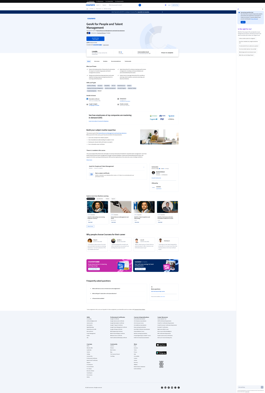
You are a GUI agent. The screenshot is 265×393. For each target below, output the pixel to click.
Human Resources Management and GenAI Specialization (112, 133)
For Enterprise (90, 364)
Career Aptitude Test (161, 319)
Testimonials (128, 61)
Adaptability (106, 85)
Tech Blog (112, 356)
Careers (88, 352)
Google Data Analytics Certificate (117, 323)
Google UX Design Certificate (116, 329)
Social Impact (89, 373)
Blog (111, 352)
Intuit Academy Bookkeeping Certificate (118, 337)
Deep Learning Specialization (140, 327)
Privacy (135, 352)
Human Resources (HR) (91, 329)
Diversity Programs (122, 88)
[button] (104, 5)
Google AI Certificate (114, 319)
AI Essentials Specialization (139, 319)
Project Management (91, 333)
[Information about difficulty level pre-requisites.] (149, 53)
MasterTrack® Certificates (92, 360)
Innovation (100, 85)
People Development (91, 91)
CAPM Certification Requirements (164, 321)
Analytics (129, 85)
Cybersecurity (90, 323)
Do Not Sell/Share (137, 368)
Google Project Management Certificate (118, 327)
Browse (92, 9)
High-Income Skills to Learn (163, 329)
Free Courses (89, 375)
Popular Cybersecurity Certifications (165, 335)
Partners (112, 348)
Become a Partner (90, 371)
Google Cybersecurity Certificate (117, 321)
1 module (94, 51)
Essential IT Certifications (162, 327)
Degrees (88, 362)
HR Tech (113, 85)
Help (135, 354)
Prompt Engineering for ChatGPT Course (142, 335)
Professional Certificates (92, 358)
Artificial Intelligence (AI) (92, 321)
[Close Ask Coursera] (165, 5)
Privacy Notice (254, 19)
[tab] (90, 199)
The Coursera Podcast (115, 354)
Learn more (106, 45)
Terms (135, 350)
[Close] (162, 12)
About (88, 61)
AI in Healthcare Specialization (140, 325)
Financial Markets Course (139, 331)
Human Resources (121, 85)
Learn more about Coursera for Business (98, 121)
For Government (90, 366)
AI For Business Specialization (140, 321)
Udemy (88, 377)
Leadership (89, 350)
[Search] (140, 5)
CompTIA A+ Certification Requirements (165, 323)
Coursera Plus (89, 356)
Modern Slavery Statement (139, 366)
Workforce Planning (91, 85)
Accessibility (136, 356)
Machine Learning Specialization (140, 333)
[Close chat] (262, 9)
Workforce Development (110, 88)
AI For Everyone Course (139, 323)
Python (88, 335)
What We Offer (90, 348)
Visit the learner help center (158, 291)
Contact (135, 358)
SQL (87, 337)
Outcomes (96, 61)
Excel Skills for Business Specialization (142, 329)
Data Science (98, 9)
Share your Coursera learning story (164, 337)
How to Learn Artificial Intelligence (164, 331)
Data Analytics (90, 325)
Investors (136, 348)
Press (135, 346)
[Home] (87, 9)
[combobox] (122, 5)
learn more (162, 296)
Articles (135, 360)
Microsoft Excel (90, 331)
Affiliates (136, 364)
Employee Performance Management (95, 88)
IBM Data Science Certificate (116, 335)
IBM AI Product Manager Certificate (117, 333)
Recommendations (116, 61)
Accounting (89, 319)
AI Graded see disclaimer (125, 101)
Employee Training (132, 88)
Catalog (88, 354)
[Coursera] (90, 5)
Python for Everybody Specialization (141, 337)
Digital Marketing (90, 327)
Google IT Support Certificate (116, 325)
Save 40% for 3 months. (143, 12)
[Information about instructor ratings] (159, 168)
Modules (105, 61)
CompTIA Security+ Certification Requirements (167, 325)
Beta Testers (113, 350)
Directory (136, 362)
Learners (112, 346)
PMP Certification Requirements (164, 333)
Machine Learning (107, 9)
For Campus (89, 368)
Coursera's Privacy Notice (139, 309)
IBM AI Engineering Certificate (116, 331)
